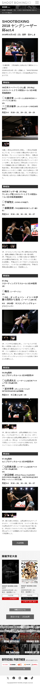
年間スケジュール (20, 610)
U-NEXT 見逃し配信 (29, 601)
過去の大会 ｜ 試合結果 (20, 617)
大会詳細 (10, 595)
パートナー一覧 (20, 668)
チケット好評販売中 (10, 598)
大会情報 (20, 543)
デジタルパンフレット (29, 598)
